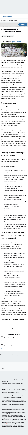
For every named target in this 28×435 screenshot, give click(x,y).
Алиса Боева (16, 41)
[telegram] (16, 328)
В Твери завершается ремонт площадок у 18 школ (13, 338)
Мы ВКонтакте (4, 20)
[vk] (12, 328)
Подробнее (4, 405)
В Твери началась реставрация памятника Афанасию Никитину (13, 346)
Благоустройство (7, 36)
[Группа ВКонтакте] (3, 368)
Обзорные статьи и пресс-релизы (9, 374)
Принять (22, 24)
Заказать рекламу (13, 20)
